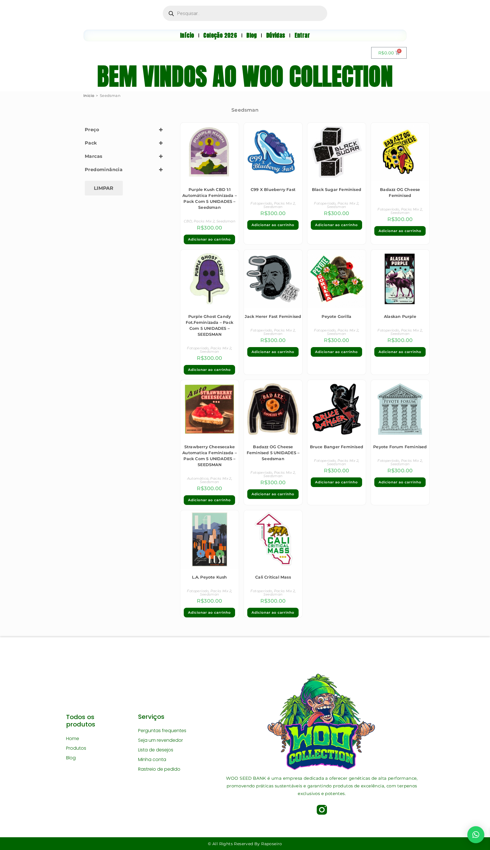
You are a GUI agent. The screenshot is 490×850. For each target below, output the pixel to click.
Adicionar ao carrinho (209, 239)
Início (88, 95)
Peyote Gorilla (336, 316)
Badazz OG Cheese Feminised (400, 192)
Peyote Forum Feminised (400, 446)
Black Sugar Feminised (336, 189)
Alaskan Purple (400, 316)
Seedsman (225, 221)
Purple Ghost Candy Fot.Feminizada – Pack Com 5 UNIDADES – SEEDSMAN (209, 325)
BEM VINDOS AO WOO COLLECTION (245, 76)
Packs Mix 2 (204, 221)
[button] (475, 834)
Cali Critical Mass (273, 577)
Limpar (103, 188)
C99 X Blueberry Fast (273, 189)
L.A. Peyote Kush (209, 577)
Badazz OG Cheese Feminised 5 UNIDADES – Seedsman (273, 452)
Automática (198, 478)
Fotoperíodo (261, 203)
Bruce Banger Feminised (336, 446)
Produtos (76, 748)
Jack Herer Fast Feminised (273, 316)
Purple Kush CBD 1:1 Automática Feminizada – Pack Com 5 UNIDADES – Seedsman (209, 198)
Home (72, 738)
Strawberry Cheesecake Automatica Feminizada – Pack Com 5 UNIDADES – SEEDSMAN (209, 455)
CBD (188, 221)
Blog (71, 758)
